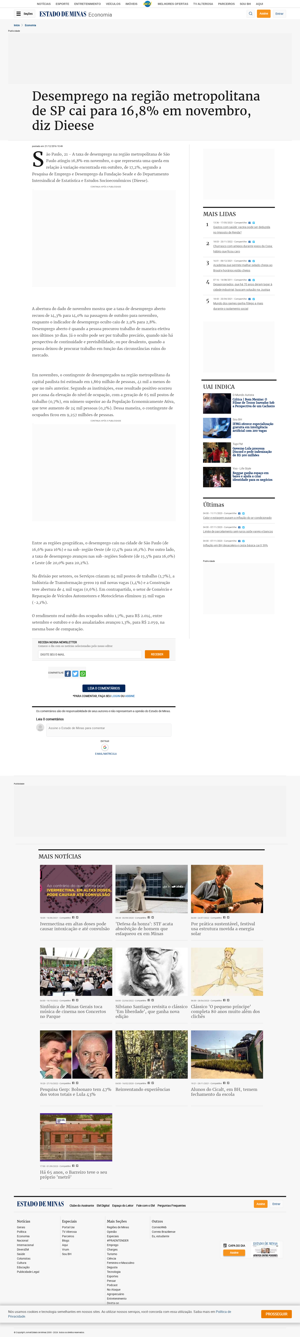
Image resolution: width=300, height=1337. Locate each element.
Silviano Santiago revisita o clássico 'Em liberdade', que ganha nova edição (152, 1011)
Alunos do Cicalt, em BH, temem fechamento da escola (224, 1092)
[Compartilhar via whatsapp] (83, 674)
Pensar (111, 1281)
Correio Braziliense (163, 1232)
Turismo (112, 1254)
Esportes (112, 1276)
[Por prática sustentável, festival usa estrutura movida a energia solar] (227, 889)
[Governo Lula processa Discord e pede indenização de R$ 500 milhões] (217, 452)
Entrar (279, 14)
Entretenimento (87, 4)
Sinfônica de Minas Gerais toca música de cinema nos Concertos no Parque (73, 1011)
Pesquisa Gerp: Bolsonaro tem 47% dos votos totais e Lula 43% (75, 1092)
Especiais (113, 1236)
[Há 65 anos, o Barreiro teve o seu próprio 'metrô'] (76, 1137)
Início (17, 25)
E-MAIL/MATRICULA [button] (106, 753)
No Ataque (113, 1289)
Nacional (22, 1240)
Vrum (65, 1249)
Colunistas (23, 1258)
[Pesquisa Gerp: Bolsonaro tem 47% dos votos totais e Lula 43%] (76, 1054)
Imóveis (131, 4)
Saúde (21, 1254)
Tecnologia (114, 1272)
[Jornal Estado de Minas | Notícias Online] (62, 14)
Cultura (21, 1263)
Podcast (112, 1285)
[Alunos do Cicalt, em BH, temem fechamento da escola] (227, 1054)
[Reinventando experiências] (152, 1054)
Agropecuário (115, 1294)
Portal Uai (68, 1227)
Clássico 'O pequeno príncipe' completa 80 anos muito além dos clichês (225, 1011)
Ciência (111, 1258)
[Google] (104, 747)
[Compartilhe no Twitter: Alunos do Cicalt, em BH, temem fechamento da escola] (227, 1083)
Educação (23, 1267)
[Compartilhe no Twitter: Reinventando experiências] (152, 1083)
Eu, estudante (160, 1236)
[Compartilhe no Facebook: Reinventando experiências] (148, 1083)
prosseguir (276, 1313)
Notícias (44, 4)
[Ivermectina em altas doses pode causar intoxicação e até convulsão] (76, 889)
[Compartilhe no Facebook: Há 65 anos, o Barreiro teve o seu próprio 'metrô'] (72, 1166)
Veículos (113, 4)
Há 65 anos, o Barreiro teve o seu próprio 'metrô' (73, 1174)
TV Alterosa (203, 4)
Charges (112, 1249)
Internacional (25, 1245)
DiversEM (23, 1249)
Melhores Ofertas (173, 4)
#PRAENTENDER (118, 1240)
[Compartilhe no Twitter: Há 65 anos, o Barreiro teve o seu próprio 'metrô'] (76, 1166)
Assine (264, 13)
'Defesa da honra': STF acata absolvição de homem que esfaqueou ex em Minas (144, 928)
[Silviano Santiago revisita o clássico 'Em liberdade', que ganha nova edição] (152, 972)
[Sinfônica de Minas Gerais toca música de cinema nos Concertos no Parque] (76, 972)
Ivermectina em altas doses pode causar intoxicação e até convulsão (75, 926)
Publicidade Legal (28, 1272)
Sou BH (245, 4)
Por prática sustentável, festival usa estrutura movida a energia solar (223, 928)
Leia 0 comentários (104, 688)
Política (21, 1232)
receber (157, 654)
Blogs (65, 1240)
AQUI (259, 4)
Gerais (21, 1227)
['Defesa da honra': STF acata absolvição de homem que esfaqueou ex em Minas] (152, 889)
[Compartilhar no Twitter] (75, 674)
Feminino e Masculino (120, 1263)
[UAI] (147, 3)
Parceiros (226, 4)
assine (130, 696)
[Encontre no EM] (251, 14)
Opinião (112, 1232)
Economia (100, 14)
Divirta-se (113, 1303)
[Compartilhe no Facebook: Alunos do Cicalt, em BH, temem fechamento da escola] (224, 1083)
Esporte (62, 4)
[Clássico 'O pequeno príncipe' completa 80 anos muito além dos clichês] (227, 972)
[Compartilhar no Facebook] (67, 674)
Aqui (65, 1245)
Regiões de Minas (118, 1227)
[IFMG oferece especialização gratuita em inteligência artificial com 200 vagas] (217, 428)
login (116, 696)
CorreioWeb (159, 1227)
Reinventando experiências (143, 1089)
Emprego (112, 1245)
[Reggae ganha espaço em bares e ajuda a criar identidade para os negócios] (217, 477)
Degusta (112, 1267)
